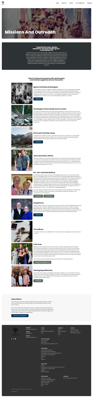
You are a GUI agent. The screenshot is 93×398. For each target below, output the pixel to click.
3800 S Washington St (31, 337)
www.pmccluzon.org (60, 187)
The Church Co (14, 391)
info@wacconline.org (31, 329)
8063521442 (29, 333)
